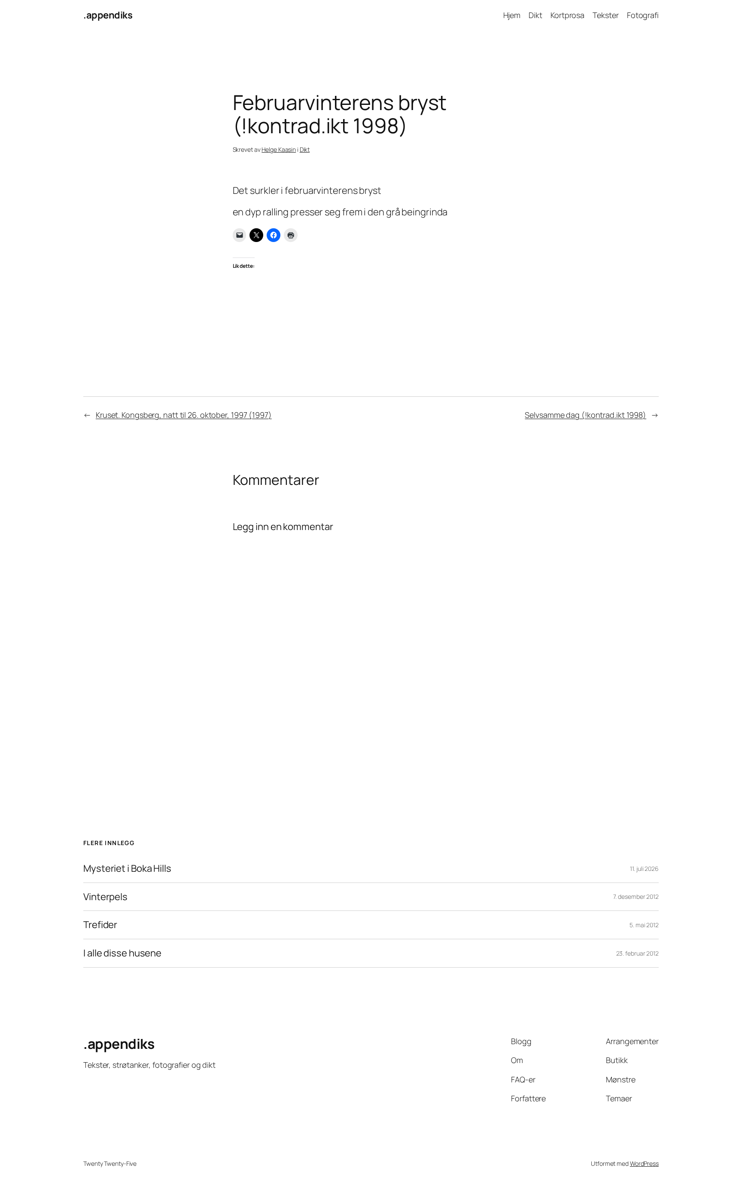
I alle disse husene (122, 953)
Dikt (305, 149)
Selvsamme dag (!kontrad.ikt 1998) (585, 415)
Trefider (100, 924)
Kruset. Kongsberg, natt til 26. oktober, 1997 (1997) (184, 415)
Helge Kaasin (279, 149)
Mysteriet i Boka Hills (127, 868)
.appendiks (107, 15)
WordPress (644, 1163)
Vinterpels (105, 897)
